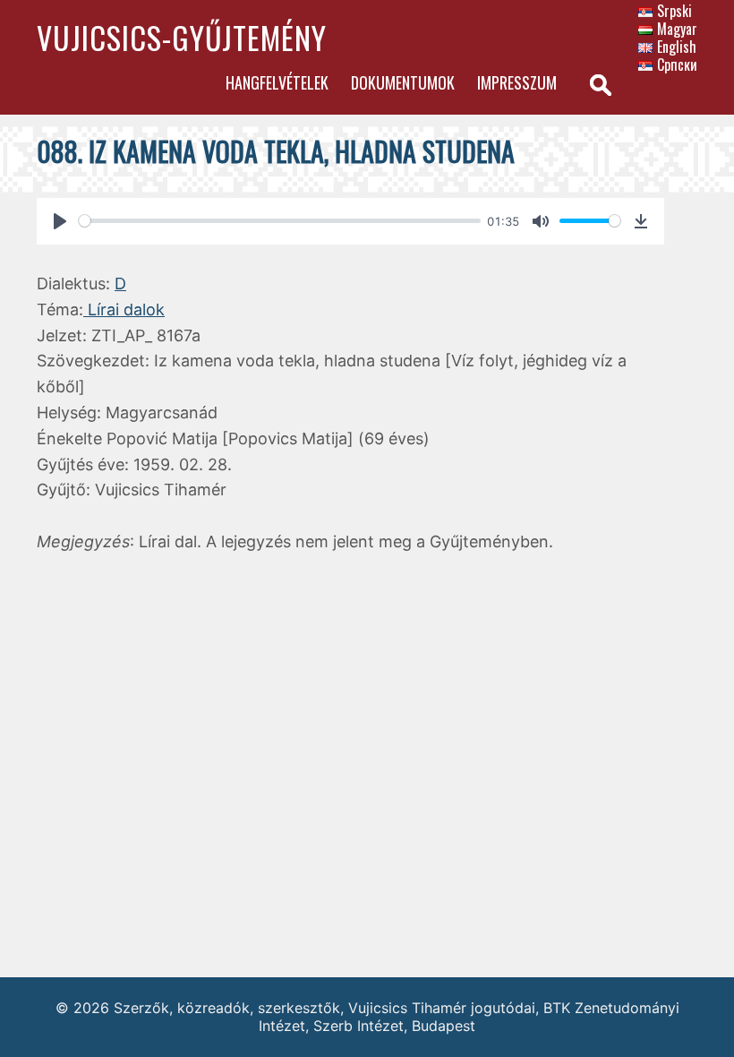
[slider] (280, 220)
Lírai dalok (124, 309)
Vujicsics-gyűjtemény (182, 37)
